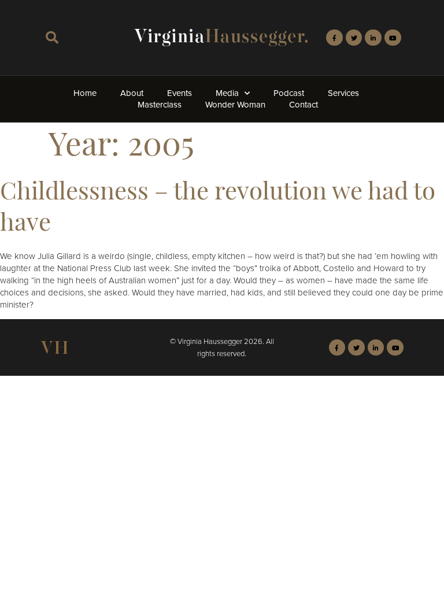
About (131, 93)
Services (343, 93)
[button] (52, 37)
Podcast (288, 93)
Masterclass (160, 104)
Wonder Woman (235, 104)
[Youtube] (392, 37)
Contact (303, 104)
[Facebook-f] (334, 37)
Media (227, 93)
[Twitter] (354, 37)
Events (179, 93)
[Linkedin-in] (373, 37)
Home (85, 93)
